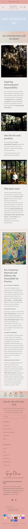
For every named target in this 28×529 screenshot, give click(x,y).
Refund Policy (6, 458)
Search (5, 448)
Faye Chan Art (8, 523)
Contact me (6, 455)
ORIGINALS (6, 425)
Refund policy (16, 523)
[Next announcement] (25, 2)
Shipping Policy (7, 462)
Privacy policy (23, 523)
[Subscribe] (23, 417)
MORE (4, 439)
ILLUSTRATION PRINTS (9, 432)
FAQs (4, 451)
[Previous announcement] (2, 2)
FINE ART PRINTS (7, 429)
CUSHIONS (6, 435)
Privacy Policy (6, 465)
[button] (3, 7)
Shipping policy (14, 525)
